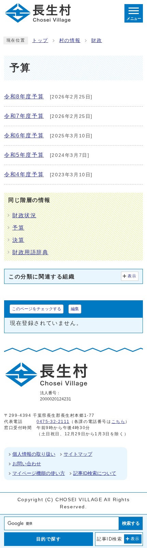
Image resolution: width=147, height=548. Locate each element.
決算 (18, 240)
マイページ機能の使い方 (38, 473)
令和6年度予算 (24, 135)
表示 (132, 276)
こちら (118, 421)
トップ (40, 40)
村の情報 (69, 40)
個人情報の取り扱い (33, 454)
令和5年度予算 (24, 155)
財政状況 (24, 215)
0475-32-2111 (53, 421)
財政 (96, 40)
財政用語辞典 (30, 252)
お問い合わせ (26, 463)
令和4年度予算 (24, 174)
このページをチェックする (36, 308)
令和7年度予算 (24, 116)
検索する (131, 523)
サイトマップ (78, 454)
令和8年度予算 (24, 96)
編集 (75, 308)
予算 (18, 228)
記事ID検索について (94, 473)
